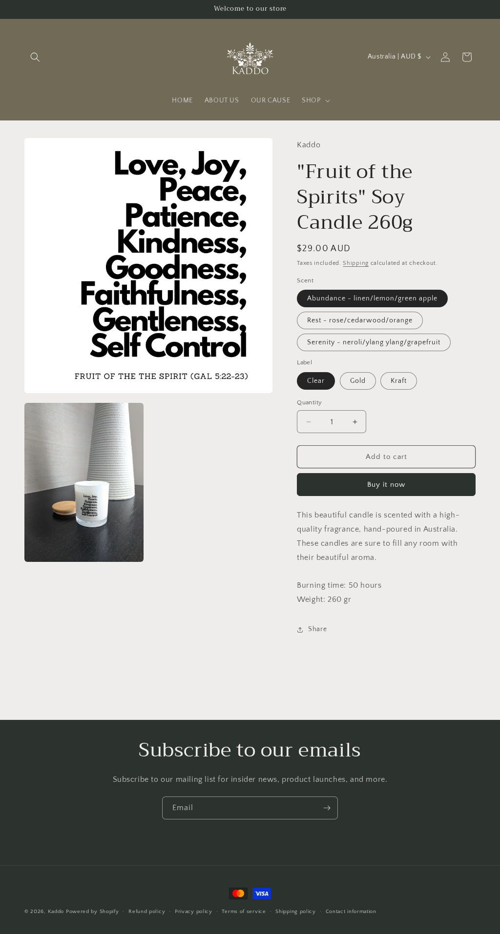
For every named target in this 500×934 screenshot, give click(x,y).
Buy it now (386, 484)
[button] (35, 57)
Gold (358, 381)
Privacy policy (193, 911)
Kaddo (56, 911)
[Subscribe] (326, 807)
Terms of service (244, 911)
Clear (316, 381)
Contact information (351, 911)
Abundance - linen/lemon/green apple (372, 298)
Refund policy (146, 911)
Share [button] (317, 629)
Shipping (356, 263)
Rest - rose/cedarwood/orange (360, 320)
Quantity (309, 402)
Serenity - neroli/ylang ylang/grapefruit (373, 342)
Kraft (399, 381)
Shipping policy (295, 911)
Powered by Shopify (92, 911)
